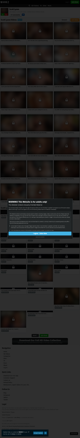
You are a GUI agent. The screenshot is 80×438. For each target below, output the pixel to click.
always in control (16, 434)
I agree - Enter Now (40, 233)
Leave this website (40, 237)
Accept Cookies (38, 433)
